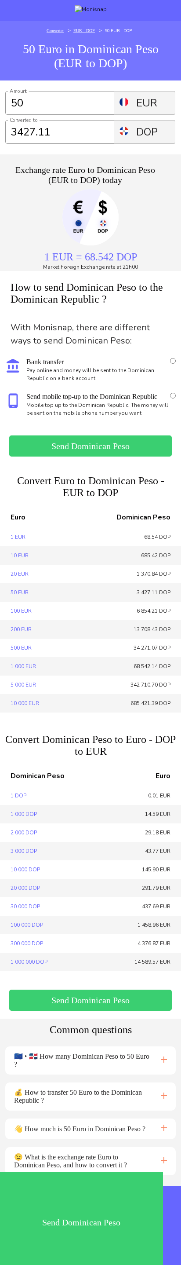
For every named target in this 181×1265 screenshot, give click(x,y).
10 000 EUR (25, 703)
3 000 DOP (24, 851)
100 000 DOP (27, 925)
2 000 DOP (24, 832)
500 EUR (21, 647)
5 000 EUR (23, 684)
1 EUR (18, 537)
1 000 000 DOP (29, 961)
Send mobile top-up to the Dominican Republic (91, 396)
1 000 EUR (23, 666)
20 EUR (20, 574)
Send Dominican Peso (90, 446)
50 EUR (20, 592)
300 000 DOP (27, 943)
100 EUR (21, 610)
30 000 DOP (25, 906)
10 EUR (20, 555)
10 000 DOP (25, 869)
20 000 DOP (25, 888)
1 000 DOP (24, 814)
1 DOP (18, 795)
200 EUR (21, 629)
